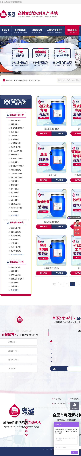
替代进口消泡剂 (60, 403)
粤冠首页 (57, 399)
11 (60, 284)
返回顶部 (75, 408)
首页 (15, 80)
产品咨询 (59, 133)
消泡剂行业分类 (34, 80)
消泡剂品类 (23, 80)
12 (66, 284)
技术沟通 (43, 133)
